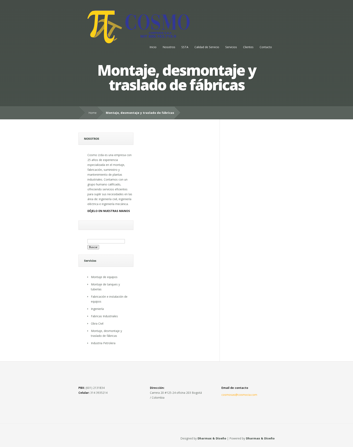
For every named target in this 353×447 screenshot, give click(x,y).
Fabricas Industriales (104, 316)
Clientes (248, 47)
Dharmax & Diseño (212, 438)
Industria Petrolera (103, 343)
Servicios (231, 47)
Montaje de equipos (104, 277)
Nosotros (169, 47)
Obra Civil (97, 323)
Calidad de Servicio (206, 47)
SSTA (184, 47)
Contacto (266, 47)
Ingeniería (97, 309)
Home (92, 113)
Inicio (153, 47)
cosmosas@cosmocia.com (239, 395)
